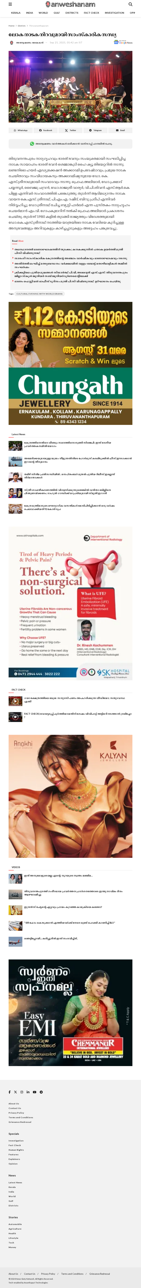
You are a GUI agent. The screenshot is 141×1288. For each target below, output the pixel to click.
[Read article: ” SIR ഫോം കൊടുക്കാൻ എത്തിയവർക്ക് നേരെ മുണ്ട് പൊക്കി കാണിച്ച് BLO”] (15, 926)
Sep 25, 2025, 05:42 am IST (66, 42)
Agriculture (15, 1229)
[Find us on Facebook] (9, 1092)
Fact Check (91, 12)
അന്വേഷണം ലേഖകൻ (30, 42)
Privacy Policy (16, 1113)
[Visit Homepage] (70, 4)
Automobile (15, 1224)
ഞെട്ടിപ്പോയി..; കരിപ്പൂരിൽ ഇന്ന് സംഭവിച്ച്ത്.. (51, 938)
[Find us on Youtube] (34, 1092)
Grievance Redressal (20, 1122)
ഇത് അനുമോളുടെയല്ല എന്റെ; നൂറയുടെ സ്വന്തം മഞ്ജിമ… (58, 875)
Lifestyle (13, 1238)
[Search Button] (130, 4)
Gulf (57, 12)
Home (11, 25)
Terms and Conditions (21, 1117)
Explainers (14, 1159)
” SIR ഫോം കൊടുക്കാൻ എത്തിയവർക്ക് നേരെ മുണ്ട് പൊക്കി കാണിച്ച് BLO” (69, 922)
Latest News (15, 1182)
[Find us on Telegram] (41, 1092)
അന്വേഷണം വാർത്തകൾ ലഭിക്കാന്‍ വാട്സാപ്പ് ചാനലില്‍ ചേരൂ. (73, 143)
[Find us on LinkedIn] (28, 1092)
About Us (14, 1103)
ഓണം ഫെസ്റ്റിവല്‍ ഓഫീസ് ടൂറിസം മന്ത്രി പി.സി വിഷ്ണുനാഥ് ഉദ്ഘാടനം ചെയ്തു (67, 281)
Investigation (114, 12)
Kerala (15, 12)
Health (12, 1233)
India (29, 12)
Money (12, 1247)
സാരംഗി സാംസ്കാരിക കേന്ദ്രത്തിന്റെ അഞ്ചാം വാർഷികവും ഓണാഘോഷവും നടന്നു (70, 258)
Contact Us (15, 1108)
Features (14, 1154)
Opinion (13, 1163)
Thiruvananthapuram (38, 25)
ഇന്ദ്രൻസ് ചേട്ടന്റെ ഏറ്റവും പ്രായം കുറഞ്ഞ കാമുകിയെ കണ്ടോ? (63, 906)
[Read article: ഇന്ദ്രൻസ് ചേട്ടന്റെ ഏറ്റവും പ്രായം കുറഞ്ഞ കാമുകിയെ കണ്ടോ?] (15, 910)
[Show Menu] (10, 4)
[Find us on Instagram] (21, 1092)
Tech (11, 1242)
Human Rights (16, 1150)
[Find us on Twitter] (15, 1092)
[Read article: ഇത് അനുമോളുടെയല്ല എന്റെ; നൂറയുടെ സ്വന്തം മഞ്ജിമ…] (15, 879)
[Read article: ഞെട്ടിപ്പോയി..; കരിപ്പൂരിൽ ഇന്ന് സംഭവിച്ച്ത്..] (15, 941)
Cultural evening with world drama (40, 293)
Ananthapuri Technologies (36, 1282)
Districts (72, 12)
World (43, 12)
